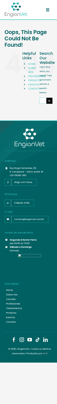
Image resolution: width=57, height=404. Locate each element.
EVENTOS (33, 84)
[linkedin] (45, 339)
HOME (31, 64)
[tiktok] (37, 339)
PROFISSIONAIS (37, 76)
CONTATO (34, 88)
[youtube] (29, 339)
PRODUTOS (35, 80)
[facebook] (14, 339)
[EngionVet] (16, 3)
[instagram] (22, 339)
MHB (45, 353)
